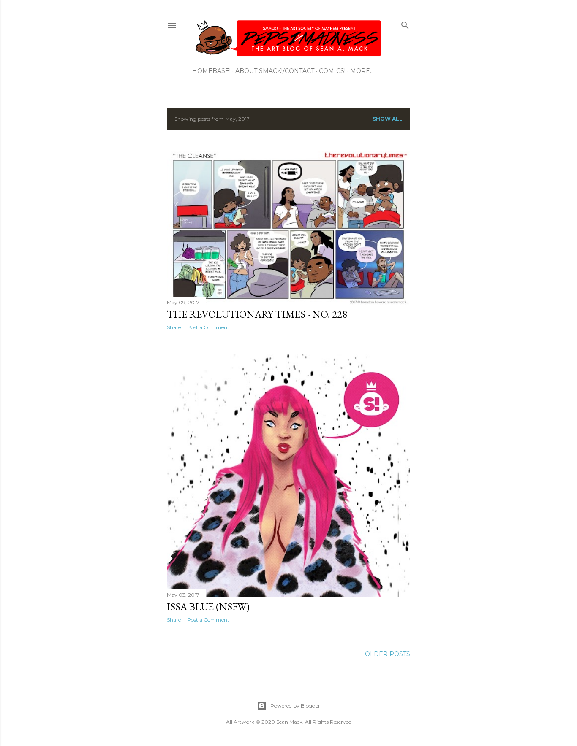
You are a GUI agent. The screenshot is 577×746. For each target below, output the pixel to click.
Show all (388, 119)
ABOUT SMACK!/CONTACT (274, 71)
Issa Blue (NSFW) (208, 606)
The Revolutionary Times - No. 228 (257, 314)
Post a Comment (208, 327)
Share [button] (174, 327)
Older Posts (387, 654)
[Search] (405, 23)
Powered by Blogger (295, 706)
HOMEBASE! (211, 71)
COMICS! (332, 71)
